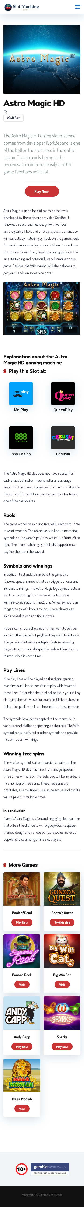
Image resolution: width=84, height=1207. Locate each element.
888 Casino (21, 454)
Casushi (63, 454)
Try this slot (62, 922)
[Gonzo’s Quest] (62, 904)
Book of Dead (22, 912)
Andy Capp (22, 1037)
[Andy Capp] (22, 1028)
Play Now (41, 191)
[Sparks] (62, 1028)
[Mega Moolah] (22, 1090)
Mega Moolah (22, 1099)
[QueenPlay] (63, 404)
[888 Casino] (21, 448)
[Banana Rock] (22, 966)
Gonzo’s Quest (62, 912)
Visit (22, 984)
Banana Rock (22, 974)
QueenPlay (63, 410)
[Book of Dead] (22, 904)
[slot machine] (21, 6)
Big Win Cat (62, 974)
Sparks (62, 1037)
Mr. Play (21, 410)
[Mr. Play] (21, 404)
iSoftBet (13, 118)
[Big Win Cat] (62, 966)
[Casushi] (63, 448)
